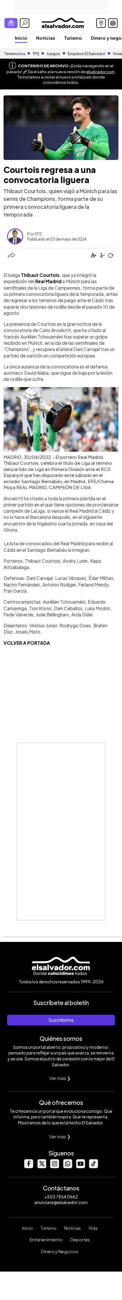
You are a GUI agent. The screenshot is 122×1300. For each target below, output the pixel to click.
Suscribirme (61, 1020)
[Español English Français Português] (113, 23)
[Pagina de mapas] (101, 23)
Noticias (45, 38)
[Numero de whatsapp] (67, 1166)
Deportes (80, 1239)
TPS (36, 53)
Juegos (53, 53)
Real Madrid (48, 281)
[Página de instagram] (54, 1166)
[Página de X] (41, 1166)
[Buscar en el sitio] (24, 23)
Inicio (21, 38)
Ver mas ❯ (60, 1078)
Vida (93, 1228)
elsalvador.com (100, 71)
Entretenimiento (46, 1239)
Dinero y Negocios (59, 1251)
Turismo (73, 38)
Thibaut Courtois (40, 275)
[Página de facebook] (28, 1166)
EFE (38, 233)
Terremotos (14, 53)
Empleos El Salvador (86, 53)
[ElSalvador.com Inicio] (63, 22)
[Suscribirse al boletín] (10, 23)
